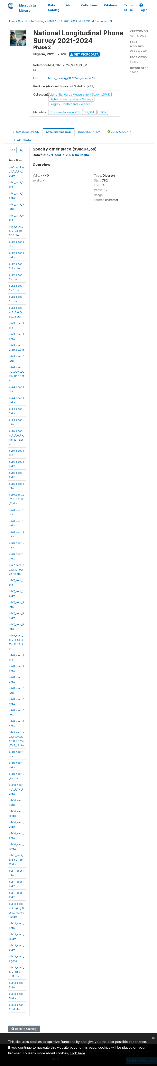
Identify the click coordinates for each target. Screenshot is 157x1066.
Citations (110, 5)
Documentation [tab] (89, 131)
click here (77, 1053)
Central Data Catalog (31, 21)
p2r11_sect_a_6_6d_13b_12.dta (16, 860)
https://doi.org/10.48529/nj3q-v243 (71, 78)
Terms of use (128, 7)
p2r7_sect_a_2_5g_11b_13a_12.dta (16, 569)
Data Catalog (53, 7)
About (70, 5)
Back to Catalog (25, 1028)
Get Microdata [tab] (120, 131)
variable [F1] (104, 21)
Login (143, 10)
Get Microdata (86, 54)
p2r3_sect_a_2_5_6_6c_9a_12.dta (16, 312)
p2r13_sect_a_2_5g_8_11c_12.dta (16, 972)
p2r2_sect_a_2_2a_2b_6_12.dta (16, 231)
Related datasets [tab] (25, 139)
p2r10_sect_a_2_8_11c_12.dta (16, 789)
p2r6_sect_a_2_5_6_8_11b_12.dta (16, 499)
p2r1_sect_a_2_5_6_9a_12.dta (16, 171)
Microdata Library (27, 8)
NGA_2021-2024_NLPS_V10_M (75, 21)
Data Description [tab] (58, 132)
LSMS (50, 21)
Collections (89, 5)
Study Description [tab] (26, 131)
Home (11, 21)
